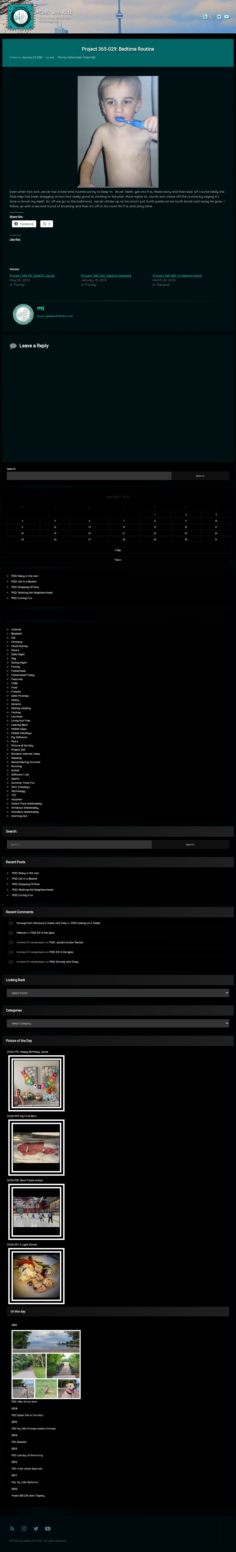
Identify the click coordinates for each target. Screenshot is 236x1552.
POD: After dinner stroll (24, 1401)
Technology (18, 791)
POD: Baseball (19, 1442)
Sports (15, 778)
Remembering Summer (26, 762)
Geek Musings (20, 695)
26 (55, 539)
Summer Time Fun (23, 782)
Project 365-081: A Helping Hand (177, 275)
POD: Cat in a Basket (23, 581)
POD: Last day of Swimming (27, 1455)
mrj (52, 57)
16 (186, 527)
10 (216, 520)
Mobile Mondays (21, 733)
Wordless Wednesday (25, 811)
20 (89, 533)
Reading (16, 758)
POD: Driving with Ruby (64, 961)
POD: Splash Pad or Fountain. (28, 1415)
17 (216, 527)
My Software (19, 737)
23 (186, 533)
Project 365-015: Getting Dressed (106, 275)
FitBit (14, 683)
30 (186, 539)
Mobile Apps (19, 729)
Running (16, 766)
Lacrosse (16, 716)
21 (124, 533)
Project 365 (89, 57)
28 (124, 539)
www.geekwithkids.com (55, 316)
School (15, 770)
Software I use (20, 774)
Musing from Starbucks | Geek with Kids (42, 923)
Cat (13, 637)
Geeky (15, 699)
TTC (13, 795)
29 (155, 539)
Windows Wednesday (24, 807)
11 (22, 527)
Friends (16, 691)
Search (11, 469)
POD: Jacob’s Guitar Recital (66, 942)
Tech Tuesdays (20, 787)
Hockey (16, 712)
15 (155, 527)
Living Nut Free (20, 720)
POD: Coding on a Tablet (85, 923)
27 (89, 539)
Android (16, 629)
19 (55, 533)
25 (22, 539)
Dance (15, 650)
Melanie (21, 932)
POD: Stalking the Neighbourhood (32, 592)
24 (216, 533)
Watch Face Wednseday (26, 803)
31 (216, 539)
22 (154, 533)
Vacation (16, 799)
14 (124, 527)
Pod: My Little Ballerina (25, 1482)
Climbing (16, 641)
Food (14, 687)
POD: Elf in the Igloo (42, 932)
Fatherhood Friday (23, 675)
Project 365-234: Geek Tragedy (28, 1495)
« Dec (118, 550)
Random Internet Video (25, 753)
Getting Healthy (21, 708)
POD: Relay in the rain (24, 576)
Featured (17, 679)
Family (62, 57)
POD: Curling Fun (21, 598)
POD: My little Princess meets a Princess (34, 1428)
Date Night (18, 654)
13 (89, 527)
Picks (14, 741)
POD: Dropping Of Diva (25, 587)
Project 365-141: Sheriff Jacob (32, 275)
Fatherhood (75, 57)
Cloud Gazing (19, 646)
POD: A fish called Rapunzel (27, 1468)
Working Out (19, 816)
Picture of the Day (22, 745)
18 (22, 533)
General (16, 704)
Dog (13, 658)
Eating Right (19, 662)
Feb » (118, 559)
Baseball (16, 633)
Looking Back (19, 724)
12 (55, 527)
